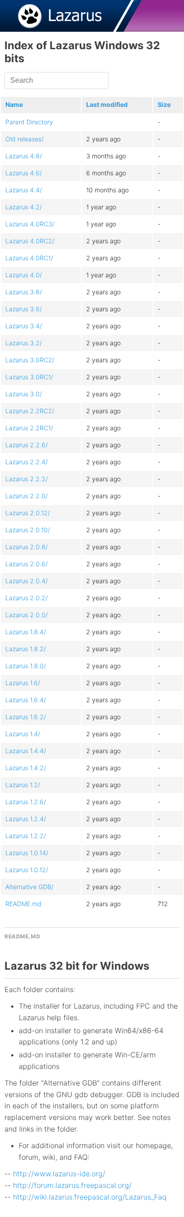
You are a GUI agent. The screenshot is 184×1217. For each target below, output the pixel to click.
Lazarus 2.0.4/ (26, 581)
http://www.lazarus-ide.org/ (59, 1173)
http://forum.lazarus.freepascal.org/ (72, 1185)
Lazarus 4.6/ (23, 173)
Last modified (107, 104)
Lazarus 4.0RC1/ (29, 258)
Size (164, 104)
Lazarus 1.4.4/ (25, 751)
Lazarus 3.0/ (23, 394)
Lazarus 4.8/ (23, 156)
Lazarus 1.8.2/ (25, 649)
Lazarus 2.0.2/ (26, 598)
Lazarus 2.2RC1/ (29, 428)
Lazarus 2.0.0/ (26, 615)
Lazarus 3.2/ (23, 343)
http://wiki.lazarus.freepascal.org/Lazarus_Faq (90, 1196)
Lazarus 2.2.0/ (26, 496)
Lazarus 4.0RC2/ (29, 241)
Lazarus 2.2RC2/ (29, 411)
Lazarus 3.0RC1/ (29, 377)
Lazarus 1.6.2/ (25, 717)
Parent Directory (29, 122)
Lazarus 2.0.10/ (27, 530)
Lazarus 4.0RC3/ (29, 224)
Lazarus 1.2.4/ (25, 819)
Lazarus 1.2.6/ (25, 802)
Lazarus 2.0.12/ (27, 513)
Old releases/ (24, 139)
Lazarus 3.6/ (23, 309)
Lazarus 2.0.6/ (26, 564)
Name (14, 104)
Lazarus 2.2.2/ (26, 479)
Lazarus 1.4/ (22, 734)
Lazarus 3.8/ (23, 292)
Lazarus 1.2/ (22, 785)
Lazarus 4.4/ (23, 190)
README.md (23, 903)
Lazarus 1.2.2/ (25, 836)
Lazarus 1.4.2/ (25, 768)
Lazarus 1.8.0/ (25, 666)
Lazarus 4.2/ (23, 207)
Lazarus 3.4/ (23, 326)
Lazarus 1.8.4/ (25, 632)
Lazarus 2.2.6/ (26, 445)
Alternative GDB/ (29, 886)
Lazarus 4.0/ (23, 275)
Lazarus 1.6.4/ (25, 700)
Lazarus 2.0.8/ (26, 547)
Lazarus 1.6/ (22, 683)
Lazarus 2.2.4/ (26, 462)
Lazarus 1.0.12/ (26, 870)
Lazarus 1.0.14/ (26, 853)
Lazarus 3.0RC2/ (29, 360)
